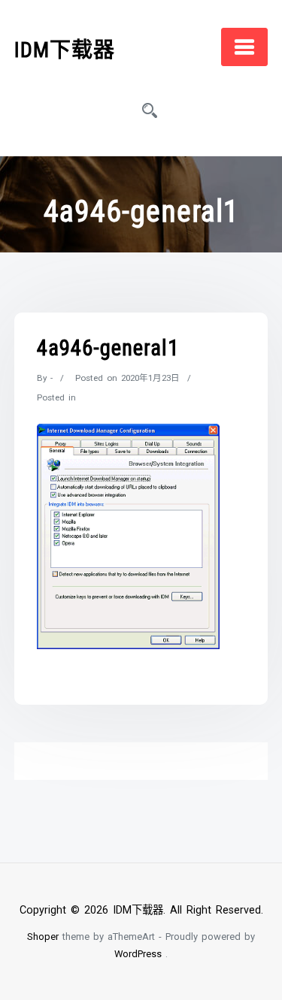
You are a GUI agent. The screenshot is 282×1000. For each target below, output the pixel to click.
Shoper (43, 936)
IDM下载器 (64, 50)
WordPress (138, 953)
